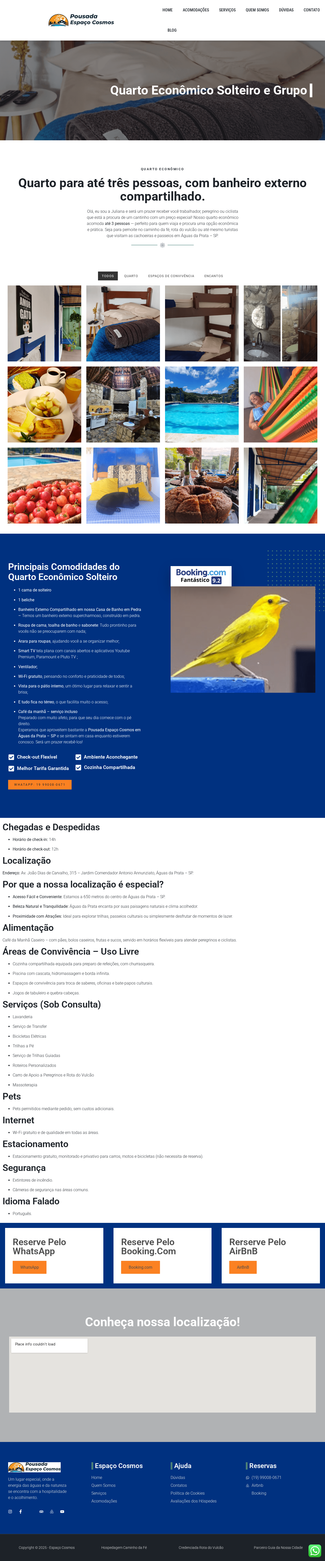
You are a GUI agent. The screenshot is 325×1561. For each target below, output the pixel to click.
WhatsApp (29, 1267)
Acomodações (196, 10)
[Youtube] (62, 1512)
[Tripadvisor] (41, 1512)
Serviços (227, 10)
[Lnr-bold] (31, 1512)
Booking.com (140, 1267)
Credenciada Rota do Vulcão (201, 1548)
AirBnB (243, 1267)
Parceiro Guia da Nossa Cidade (278, 1548)
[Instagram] (10, 1512)
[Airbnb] (52, 1512)
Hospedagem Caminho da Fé (124, 1548)
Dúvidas (286, 10)
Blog (172, 30)
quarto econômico (222, 217)
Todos (108, 276)
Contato (312, 10)
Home (167, 10)
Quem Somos (257, 10)
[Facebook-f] (21, 1512)
